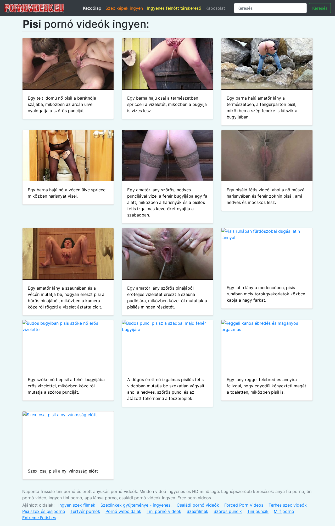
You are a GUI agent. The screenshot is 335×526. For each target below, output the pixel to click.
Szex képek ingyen (124, 8)
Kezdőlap (92, 8)
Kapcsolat (215, 8)
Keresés (319, 8)
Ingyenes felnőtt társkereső (174, 8)
